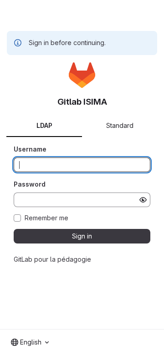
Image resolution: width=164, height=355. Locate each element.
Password (30, 184)
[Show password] (143, 200)
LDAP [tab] (44, 125)
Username (30, 149)
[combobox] (30, 342)
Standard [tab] (119, 125)
